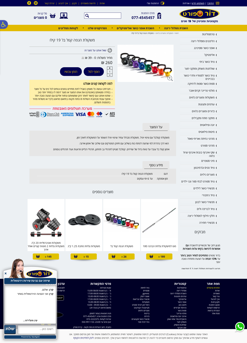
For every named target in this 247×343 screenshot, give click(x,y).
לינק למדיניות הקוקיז (83, 337)
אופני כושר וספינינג (204, 48)
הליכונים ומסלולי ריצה (203, 41)
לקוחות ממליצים (68, 28)
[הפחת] (109, 75)
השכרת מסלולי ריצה (176, 28)
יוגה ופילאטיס (207, 125)
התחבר (210, 3)
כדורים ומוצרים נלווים (203, 111)
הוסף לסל (94, 72)
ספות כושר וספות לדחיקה (201, 83)
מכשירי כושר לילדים (204, 188)
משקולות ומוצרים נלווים (164, 33)
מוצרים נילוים (207, 174)
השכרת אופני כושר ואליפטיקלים (135, 28)
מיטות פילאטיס (207, 132)
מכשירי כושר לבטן (205, 202)
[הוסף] (109, 68)
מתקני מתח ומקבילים (203, 118)
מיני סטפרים (208, 161)
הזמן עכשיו (71, 72)
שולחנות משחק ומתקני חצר (199, 68)
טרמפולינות (208, 34)
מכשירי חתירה (207, 222)
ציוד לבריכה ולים (206, 209)
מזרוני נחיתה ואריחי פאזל (201, 138)
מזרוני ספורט (208, 145)
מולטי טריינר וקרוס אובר (202, 90)
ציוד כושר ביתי (207, 62)
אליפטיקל (209, 55)
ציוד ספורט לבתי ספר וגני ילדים (198, 181)
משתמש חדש (198, 3)
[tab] (156, 127)
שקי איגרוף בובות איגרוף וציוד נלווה (199, 154)
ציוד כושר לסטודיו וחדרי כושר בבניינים (199, 77)
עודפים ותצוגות (206, 104)
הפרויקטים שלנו (97, 28)
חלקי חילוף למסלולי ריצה (201, 216)
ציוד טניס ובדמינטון (204, 167)
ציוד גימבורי (208, 195)
